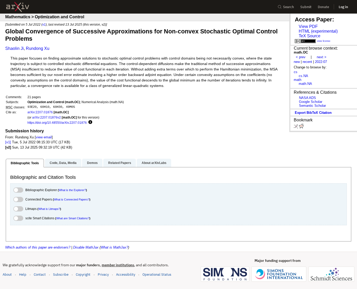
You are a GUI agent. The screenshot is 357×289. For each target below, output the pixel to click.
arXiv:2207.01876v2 (46, 117)
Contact (40, 274)
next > (321, 57)
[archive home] (17, 7)
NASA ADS (307, 98)
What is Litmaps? (49, 208)
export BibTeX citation (313, 113)
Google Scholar (310, 102)
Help (22, 274)
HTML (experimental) (318, 31)
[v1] (8, 142)
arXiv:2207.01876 (40, 112)
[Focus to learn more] (89, 122)
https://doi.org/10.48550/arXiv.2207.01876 (57, 122)
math (297, 80)
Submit (306, 7)
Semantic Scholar (312, 106)
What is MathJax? (114, 247)
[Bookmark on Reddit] (301, 127)
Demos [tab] (92, 163)
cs (295, 72)
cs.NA (303, 76)
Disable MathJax (86, 247)
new (297, 62)
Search (288, 7)
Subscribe (60, 274)
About (7, 274)
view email (44, 137)
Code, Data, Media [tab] (63, 163)
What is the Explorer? (72, 190)
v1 (44, 24)
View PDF (308, 26)
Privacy (103, 274)
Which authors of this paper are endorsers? (37, 247)
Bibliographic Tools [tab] (25, 163)
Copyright (83, 274)
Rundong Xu (37, 48)
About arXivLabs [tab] (154, 163)
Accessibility (125, 274)
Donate (323, 7)
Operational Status (156, 274)
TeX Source (309, 36)
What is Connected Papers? (71, 199)
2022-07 (321, 62)
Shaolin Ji (14, 48)
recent (307, 62)
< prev (301, 57)
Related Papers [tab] (119, 163)
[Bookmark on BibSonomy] (296, 127)
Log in (343, 7)
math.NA (305, 84)
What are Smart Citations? (72, 218)
